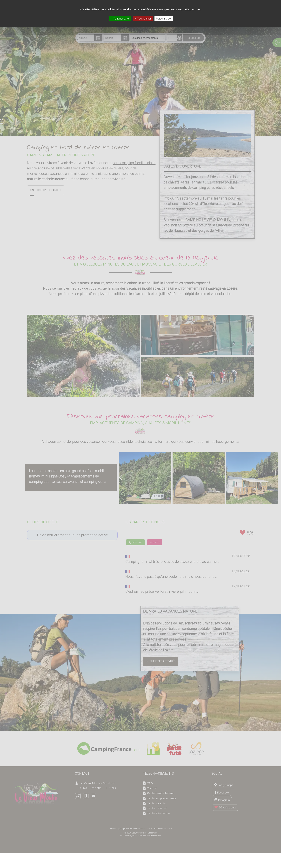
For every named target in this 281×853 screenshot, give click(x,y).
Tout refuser (144, 18)
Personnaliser (164, 18)
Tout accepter (121, 18)
